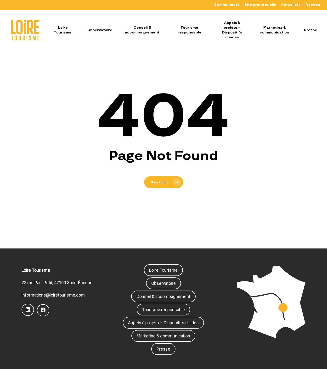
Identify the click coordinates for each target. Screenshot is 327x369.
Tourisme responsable (163, 309)
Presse (163, 349)
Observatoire (163, 283)
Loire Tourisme (163, 270)
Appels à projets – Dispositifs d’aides (163, 322)
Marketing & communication (163, 335)
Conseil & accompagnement (163, 296)
